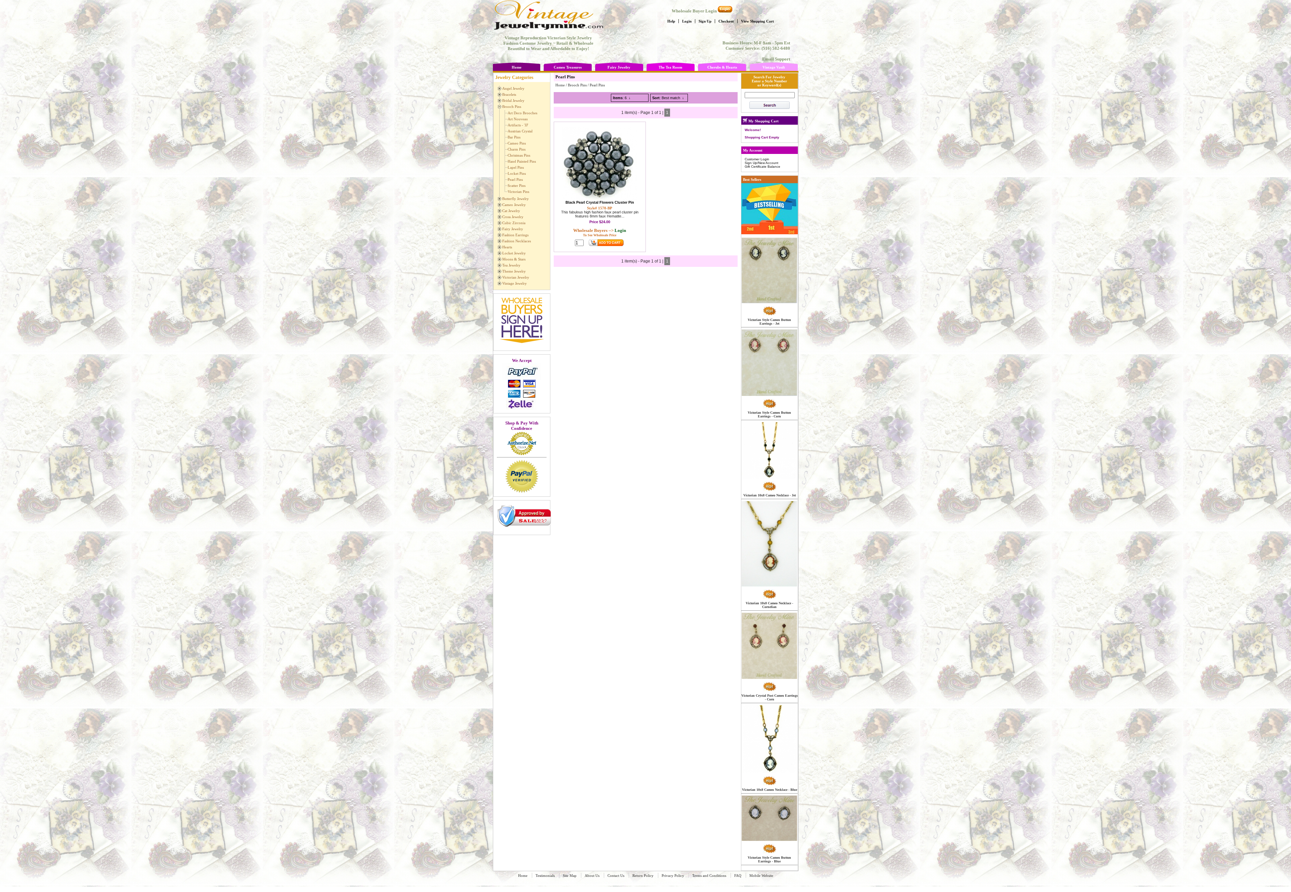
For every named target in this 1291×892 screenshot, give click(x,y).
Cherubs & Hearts (722, 67)
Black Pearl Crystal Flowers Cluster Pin (599, 202)
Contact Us (616, 876)
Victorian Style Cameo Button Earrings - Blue (769, 859)
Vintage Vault (773, 67)
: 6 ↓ (622, 98)
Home (516, 67)
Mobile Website (761, 876)
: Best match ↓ (668, 98)
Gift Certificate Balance (762, 166)
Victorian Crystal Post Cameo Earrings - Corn (769, 697)
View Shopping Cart (757, 21)
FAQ (737, 876)
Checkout (726, 21)
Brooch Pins (577, 85)
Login (687, 21)
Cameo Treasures (568, 67)
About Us (592, 876)
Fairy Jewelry (619, 67)
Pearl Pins (597, 85)
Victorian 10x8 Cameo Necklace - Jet (769, 495)
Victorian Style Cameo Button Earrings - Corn (769, 414)
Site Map (570, 876)
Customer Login (757, 159)
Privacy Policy (673, 876)
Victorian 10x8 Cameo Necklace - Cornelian (769, 605)
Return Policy (643, 876)
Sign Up (705, 21)
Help (671, 21)
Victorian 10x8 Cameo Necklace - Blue (769, 790)
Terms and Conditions (709, 876)
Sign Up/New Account (761, 163)
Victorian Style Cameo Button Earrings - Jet (769, 321)
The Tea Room (670, 67)
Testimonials (545, 876)
